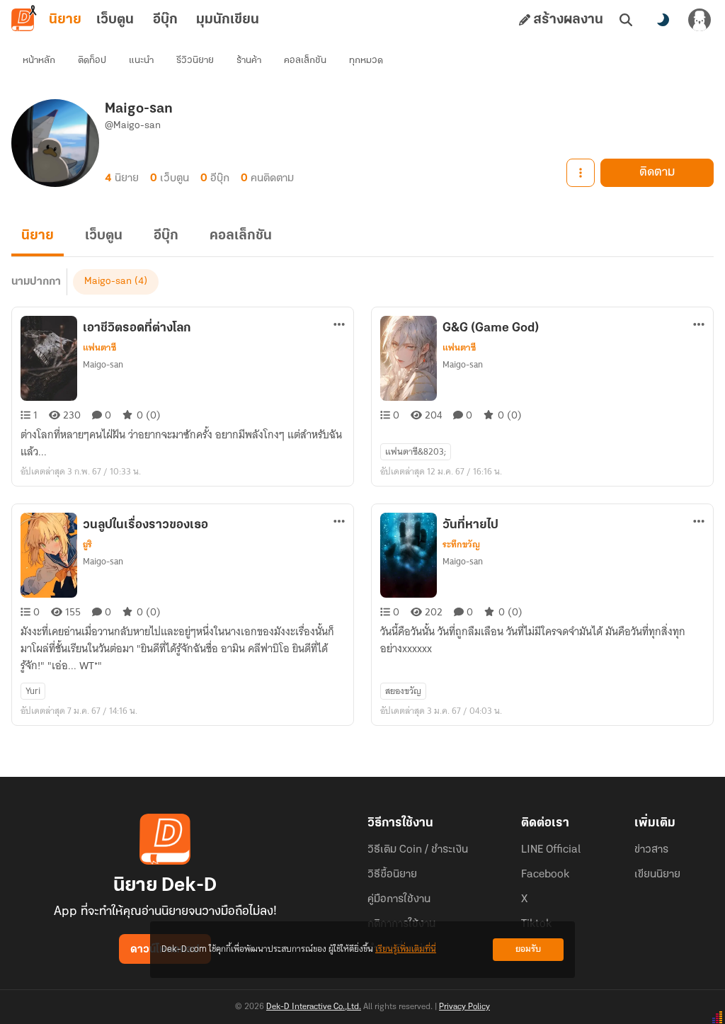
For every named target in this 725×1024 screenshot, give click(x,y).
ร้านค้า (248, 60)
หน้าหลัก (39, 60)
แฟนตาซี (99, 347)
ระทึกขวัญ (461, 544)
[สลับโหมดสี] (663, 20)
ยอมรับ (528, 949)
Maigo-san (108, 281)
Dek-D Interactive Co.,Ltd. (313, 1007)
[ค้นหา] (626, 20)
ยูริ (87, 544)
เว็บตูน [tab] (115, 20)
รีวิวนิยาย (195, 60)
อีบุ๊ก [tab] (165, 20)
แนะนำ (141, 60)
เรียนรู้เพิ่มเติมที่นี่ (405, 949)
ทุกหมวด (366, 60)
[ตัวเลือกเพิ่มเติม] (580, 173)
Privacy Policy (464, 1007)
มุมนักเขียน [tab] (227, 20)
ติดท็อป (92, 60)
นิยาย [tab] (65, 20)
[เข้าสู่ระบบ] (699, 20)
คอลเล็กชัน (305, 60)
